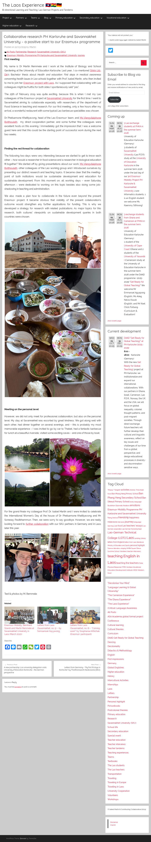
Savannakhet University (59, 98)
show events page (114, 321)
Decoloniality (114, 646)
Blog (46, 17)
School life (113, 727)
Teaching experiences (118, 752)
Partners (20, 17)
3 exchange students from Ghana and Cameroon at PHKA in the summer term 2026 (134, 221)
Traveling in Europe (117, 782)
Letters (111, 693)
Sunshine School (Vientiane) (117, 551)
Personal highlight (116, 701)
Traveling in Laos (116, 786)
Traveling (112, 778)
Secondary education (90, 17)
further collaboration (37, 524)
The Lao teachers (116, 769)
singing (123, 548)
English (111, 655)
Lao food (118, 526)
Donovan (23, 838)
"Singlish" (117, 490)
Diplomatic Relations (122, 505)
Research (30, 25)
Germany (112, 663)
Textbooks (112, 761)
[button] (35, 245)
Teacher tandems (116, 748)
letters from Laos (130, 542)
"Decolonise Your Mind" (119, 583)
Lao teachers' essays (132, 525)
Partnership (21, 52)
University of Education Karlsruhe (135, 162)
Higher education (11, 25)
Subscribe (114, 100)
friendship (123, 517)
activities (125, 490)
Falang (110, 518)
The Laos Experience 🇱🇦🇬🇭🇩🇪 (32, 5)
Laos (130, 538)
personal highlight (137, 545)
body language (135, 502)
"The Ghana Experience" (119, 599)
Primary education (64, 17)
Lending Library (140, 538)
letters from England (116, 542)
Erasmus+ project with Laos (38, 83)
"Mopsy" (111, 490)
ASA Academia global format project (125, 616)
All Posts (10, 52)
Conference (113, 621)
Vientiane (129, 567)
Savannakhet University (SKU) (51, 52)
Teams (34, 17)
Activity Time (134, 490)
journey (81, 55)
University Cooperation (119, 791)
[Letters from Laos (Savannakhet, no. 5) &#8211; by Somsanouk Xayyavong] (52, 615)
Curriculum (113, 633)
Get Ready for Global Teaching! (132, 366)
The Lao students (116, 765)
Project (6, 17)
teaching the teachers (127, 562)
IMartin (32, 47)
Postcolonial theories (118, 710)
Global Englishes (116, 667)
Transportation (115, 774)
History (111, 676)
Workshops (113, 799)
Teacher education (116, 740)
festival (115, 518)
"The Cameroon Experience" (121, 595)
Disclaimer (114, 822)
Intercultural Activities (118, 680)
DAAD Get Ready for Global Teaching (125, 638)
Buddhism (111, 506)
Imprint (113, 825)
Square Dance (136, 548)
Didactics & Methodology (120, 650)
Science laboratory (114, 548)
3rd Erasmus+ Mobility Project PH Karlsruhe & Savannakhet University (133, 183)
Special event (114, 735)
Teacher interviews (116, 744)
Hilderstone (112, 522)
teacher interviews (134, 551)
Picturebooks (114, 706)
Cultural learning (116, 625)
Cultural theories (116, 629)
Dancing (112, 642)
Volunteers (113, 795)
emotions (135, 505)
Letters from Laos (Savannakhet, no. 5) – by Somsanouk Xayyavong (49, 628)
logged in (18, 687)
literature (140, 542)
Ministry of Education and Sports (119, 545)
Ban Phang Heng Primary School (125, 494)
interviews (121, 522)
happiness (134, 517)
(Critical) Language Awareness (122, 608)
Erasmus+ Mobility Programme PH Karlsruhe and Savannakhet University (42, 55)
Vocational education (116, 17)
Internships (113, 684)
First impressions (116, 659)
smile (128, 548)
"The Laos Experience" (118, 604)
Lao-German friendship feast (132, 529)
